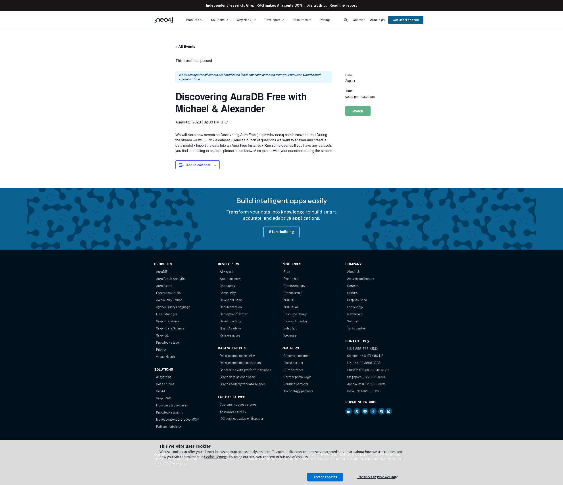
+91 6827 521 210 (367, 391)
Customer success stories (238, 404)
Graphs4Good (357, 300)
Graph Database (167, 321)
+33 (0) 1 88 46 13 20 (374, 370)
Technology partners (298, 391)
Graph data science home (238, 377)
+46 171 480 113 (371, 356)
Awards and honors (360, 279)
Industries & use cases (172, 405)
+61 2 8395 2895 (373, 384)
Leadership (355, 307)
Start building (281, 232)
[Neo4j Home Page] (164, 19)
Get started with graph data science (245, 370)
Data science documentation (240, 363)
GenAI (160, 391)
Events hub (291, 279)
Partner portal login (297, 377)
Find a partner (293, 363)
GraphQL (162, 335)
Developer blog (230, 321)
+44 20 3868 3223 (366, 363)
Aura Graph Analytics (171, 279)
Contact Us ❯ (357, 341)
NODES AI (290, 307)
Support (353, 321)
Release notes (230, 335)
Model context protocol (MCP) (177, 419)
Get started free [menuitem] (406, 20)
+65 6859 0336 (374, 377)
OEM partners (293, 370)
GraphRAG (163, 398)
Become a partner (296, 356)
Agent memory (230, 279)
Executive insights (233, 411)
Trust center (356, 328)
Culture (352, 293)
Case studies (165, 384)
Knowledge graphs (169, 412)
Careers (352, 286)
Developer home (231, 300)
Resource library (295, 314)
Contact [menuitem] (359, 20)
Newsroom (354, 314)
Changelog (228, 286)
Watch (358, 111)
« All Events (185, 46)
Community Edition (169, 300)
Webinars (289, 335)
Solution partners (295, 384)
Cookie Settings (215, 456)
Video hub (290, 328)
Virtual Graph (165, 356)
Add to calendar (198, 165)
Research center (295, 321)
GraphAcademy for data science (243, 384)
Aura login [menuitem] (377, 20)
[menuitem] (194, 20)
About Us (353, 271)
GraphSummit (293, 293)
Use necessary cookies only (377, 477)
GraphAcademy (231, 328)
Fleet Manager (166, 314)
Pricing (161, 349)
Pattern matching (168, 426)
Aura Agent (164, 286)
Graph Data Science (170, 328)
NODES (288, 300)
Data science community (237, 356)
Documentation (231, 307)
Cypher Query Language (173, 307)
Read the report (343, 5)
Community (228, 293)
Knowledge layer (168, 342)
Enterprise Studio (168, 293)
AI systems (163, 377)
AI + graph (227, 271)
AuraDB (161, 271)
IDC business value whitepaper (241, 418)
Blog (286, 271)
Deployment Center (234, 314)
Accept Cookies (325, 477)
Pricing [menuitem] (325, 20)
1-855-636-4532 (365, 348)
